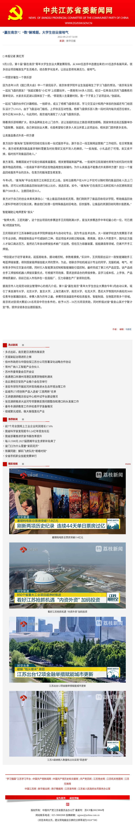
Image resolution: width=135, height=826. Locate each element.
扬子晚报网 (57, 789)
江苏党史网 (99, 779)
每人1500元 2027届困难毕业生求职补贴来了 (30, 441)
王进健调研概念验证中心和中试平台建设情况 (31, 396)
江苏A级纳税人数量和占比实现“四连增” (67, 760)
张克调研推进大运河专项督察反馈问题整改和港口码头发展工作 (42, 401)
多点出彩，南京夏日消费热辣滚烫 (25, 352)
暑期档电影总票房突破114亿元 (67, 537)
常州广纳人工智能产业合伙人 (22, 366)
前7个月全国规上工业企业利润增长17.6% (29, 426)
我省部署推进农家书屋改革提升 (23, 436)
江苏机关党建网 (115, 779)
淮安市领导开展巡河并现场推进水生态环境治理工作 (35, 386)
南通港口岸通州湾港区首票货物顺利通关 (29, 376)
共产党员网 (86, 779)
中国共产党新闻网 (42, 779)
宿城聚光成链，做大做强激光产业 (25, 411)
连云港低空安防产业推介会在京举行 (26, 381)
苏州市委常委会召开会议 (19, 371)
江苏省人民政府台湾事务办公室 (94, 789)
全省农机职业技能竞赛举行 (21, 456)
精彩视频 (13, 464)
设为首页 (61, 798)
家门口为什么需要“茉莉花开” (22, 446)
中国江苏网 (30, 789)
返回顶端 (74, 798)
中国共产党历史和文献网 (65, 779)
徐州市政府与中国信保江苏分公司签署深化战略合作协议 (38, 361)
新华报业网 (44, 789)
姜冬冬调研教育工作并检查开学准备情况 (29, 406)
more (128, 464)
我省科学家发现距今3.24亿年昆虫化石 (27, 431)
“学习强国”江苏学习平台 (18, 779)
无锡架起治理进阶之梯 (18, 357)
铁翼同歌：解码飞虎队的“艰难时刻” (26, 451)
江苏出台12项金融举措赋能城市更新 (67, 686)
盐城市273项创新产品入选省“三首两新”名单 (30, 391)
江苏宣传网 (70, 789)
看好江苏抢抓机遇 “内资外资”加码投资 (67, 612)
